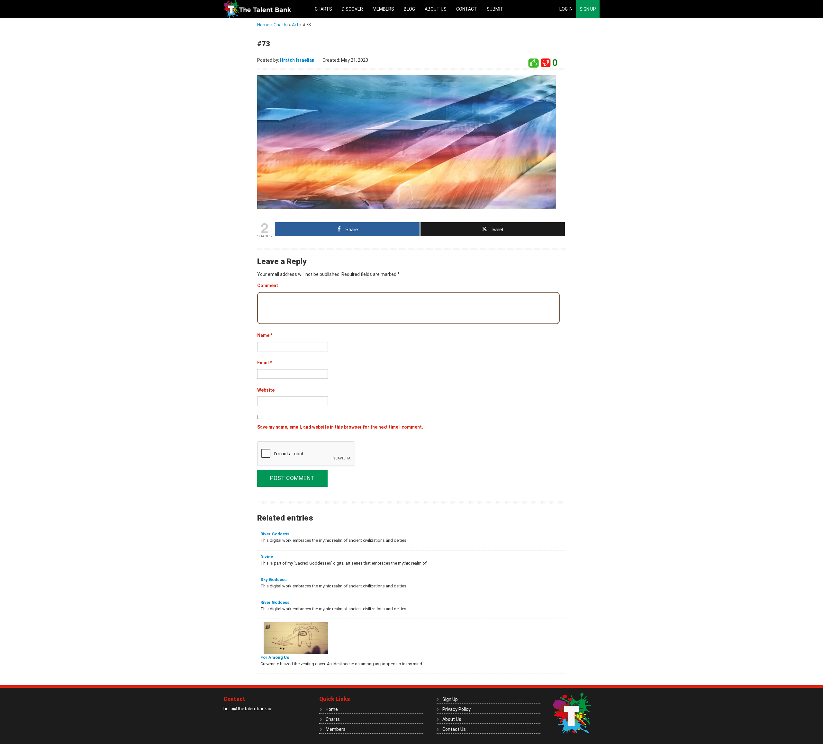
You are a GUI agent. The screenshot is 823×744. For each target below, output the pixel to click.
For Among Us (274, 657)
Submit (495, 9)
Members (383, 9)
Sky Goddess (273, 579)
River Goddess (274, 533)
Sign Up (588, 9)
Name (264, 335)
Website (266, 390)
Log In (566, 9)
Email (264, 362)
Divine (266, 556)
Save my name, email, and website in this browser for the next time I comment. (340, 427)
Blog (409, 9)
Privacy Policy (456, 709)
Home (263, 24)
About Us (436, 9)
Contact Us (454, 729)
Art (295, 24)
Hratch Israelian (297, 60)
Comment (267, 285)
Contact (466, 9)
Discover (352, 9)
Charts (323, 9)
